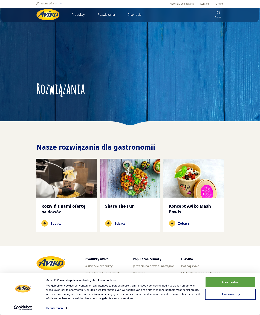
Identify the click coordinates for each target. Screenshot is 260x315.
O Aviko (219, 3)
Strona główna (49, 3)
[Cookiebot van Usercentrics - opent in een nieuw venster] (22, 308)
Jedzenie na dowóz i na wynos (153, 266)
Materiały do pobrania (182, 3)
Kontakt (204, 3)
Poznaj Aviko (190, 266)
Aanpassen (228, 294)
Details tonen (54, 308)
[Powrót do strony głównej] (47, 15)
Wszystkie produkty (99, 266)
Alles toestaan (230, 282)
